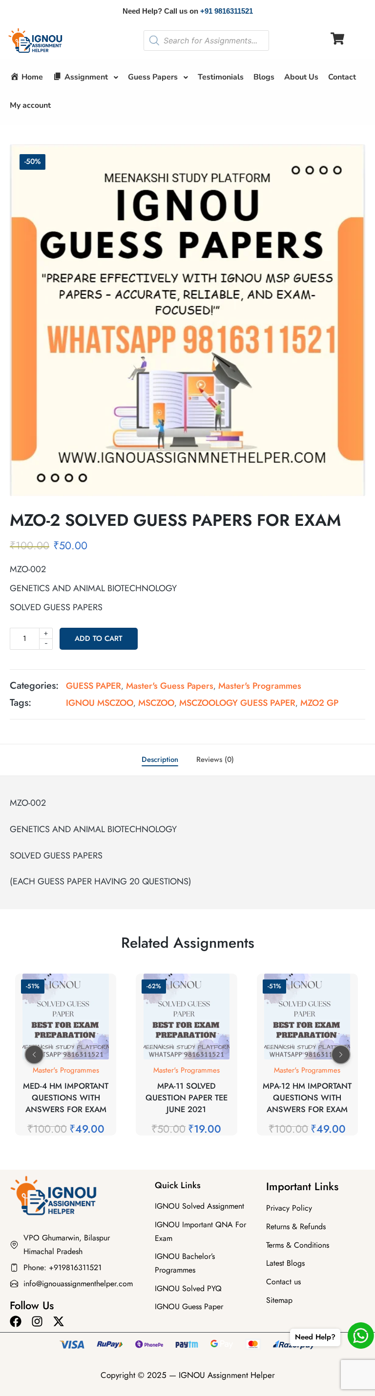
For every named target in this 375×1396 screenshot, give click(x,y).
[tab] (160, 760)
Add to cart (99, 638)
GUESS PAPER (93, 685)
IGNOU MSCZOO (99, 703)
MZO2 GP (319, 703)
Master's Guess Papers (169, 685)
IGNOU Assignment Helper (227, 1375)
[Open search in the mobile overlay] (206, 40)
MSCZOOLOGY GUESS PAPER (237, 703)
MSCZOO (156, 703)
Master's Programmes (259, 685)
